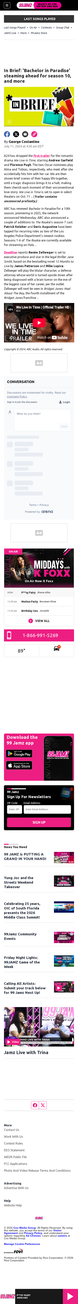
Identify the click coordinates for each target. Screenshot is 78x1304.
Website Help (13, 1205)
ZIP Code (12, 803)
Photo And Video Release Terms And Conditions (37, 1170)
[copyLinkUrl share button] (34, 134)
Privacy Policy (33, 1233)
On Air (33, 27)
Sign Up (39, 822)
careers (62, 1235)
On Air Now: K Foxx (39, 581)
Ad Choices (33, 1235)
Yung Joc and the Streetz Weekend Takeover (18, 882)
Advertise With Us (16, 1188)
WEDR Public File (15, 1157)
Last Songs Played (14, 27)
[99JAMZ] (39, 5)
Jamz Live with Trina (26, 1052)
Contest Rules (13, 1143)
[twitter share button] (16, 134)
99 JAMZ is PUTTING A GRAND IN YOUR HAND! (25, 856)
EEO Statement (14, 1150)
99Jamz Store (39, 33)
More (23, 33)
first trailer (42, 155)
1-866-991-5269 (40, 635)
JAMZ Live (10, 33)
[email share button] (25, 134)
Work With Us (13, 1136)
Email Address (32, 803)
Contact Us (11, 1129)
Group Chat (62, 27)
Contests (46, 27)
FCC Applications (15, 1163)
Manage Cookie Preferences (22, 1243)
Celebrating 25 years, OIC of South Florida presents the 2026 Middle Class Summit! (22, 910)
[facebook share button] (7, 134)
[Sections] (7, 5)
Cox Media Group (24, 1227)
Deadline (10, 252)
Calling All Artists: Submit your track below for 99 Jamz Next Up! (25, 988)
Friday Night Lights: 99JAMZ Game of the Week (22, 962)
